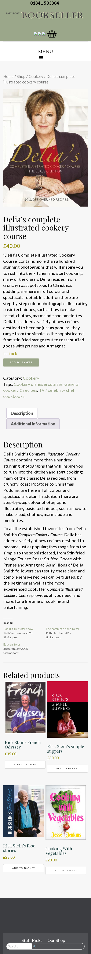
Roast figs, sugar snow (18, 628)
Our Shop (56, 940)
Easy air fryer (11, 644)
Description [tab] (22, 413)
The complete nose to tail (63, 628)
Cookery (36, 76)
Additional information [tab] (33, 423)
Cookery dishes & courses (38, 384)
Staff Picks (32, 940)
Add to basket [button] (25, 764)
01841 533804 (45, 3)
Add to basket (21, 362)
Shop (21, 76)
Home (8, 76)
